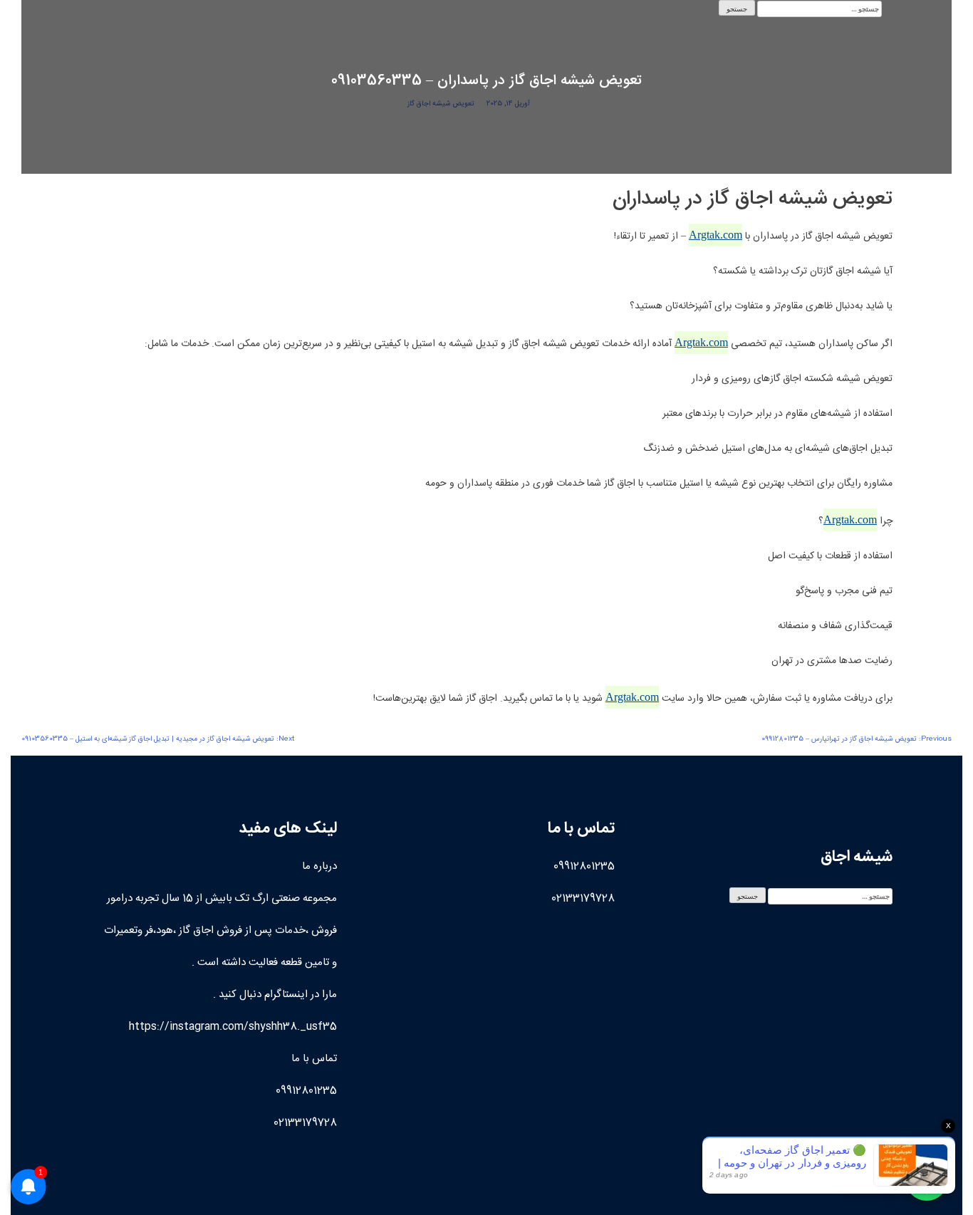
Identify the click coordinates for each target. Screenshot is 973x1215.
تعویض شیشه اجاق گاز (440, 104)
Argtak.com (715, 235)
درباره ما (319, 866)
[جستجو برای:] (819, 9)
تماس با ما (314, 1059)
